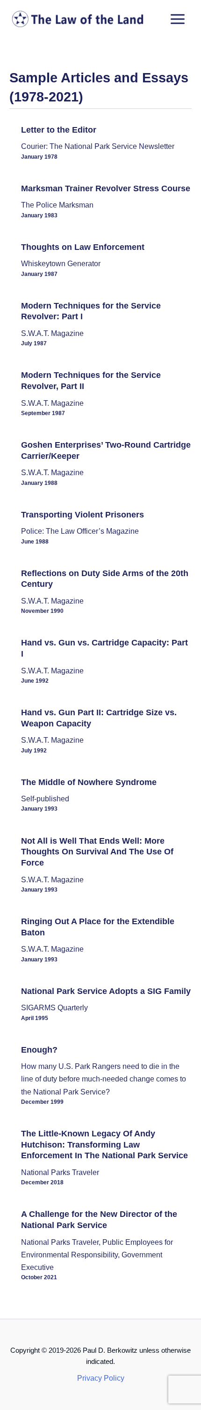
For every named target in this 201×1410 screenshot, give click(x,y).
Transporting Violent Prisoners (82, 514)
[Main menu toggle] (177, 19)
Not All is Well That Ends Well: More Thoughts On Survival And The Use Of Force (97, 851)
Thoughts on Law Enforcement (82, 247)
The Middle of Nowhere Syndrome (89, 782)
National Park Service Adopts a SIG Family (106, 991)
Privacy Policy (100, 1378)
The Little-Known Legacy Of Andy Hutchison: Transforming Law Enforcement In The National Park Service (104, 1144)
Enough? (39, 1049)
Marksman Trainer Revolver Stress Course (105, 188)
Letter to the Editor (58, 129)
